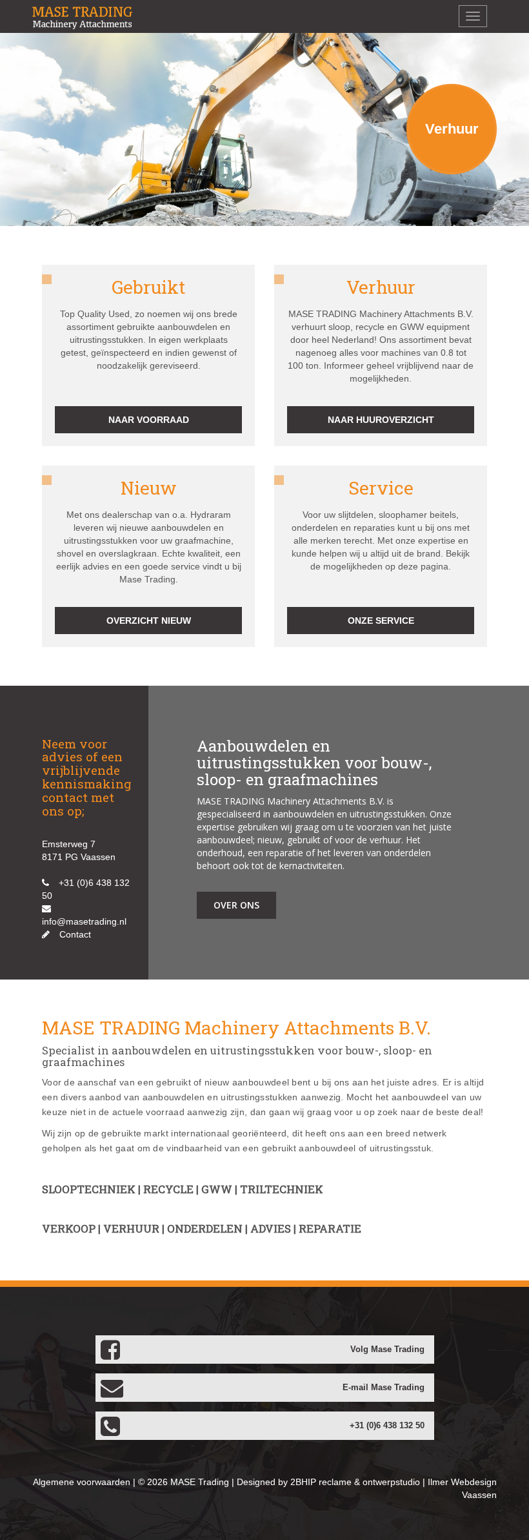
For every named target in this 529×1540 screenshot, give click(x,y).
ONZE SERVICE (381, 620)
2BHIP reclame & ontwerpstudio (355, 1482)
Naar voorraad (148, 420)
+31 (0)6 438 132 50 (387, 1425)
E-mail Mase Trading (383, 1387)
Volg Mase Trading (387, 1349)
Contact (75, 934)
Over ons (236, 905)
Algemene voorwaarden (81, 1482)
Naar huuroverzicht (381, 420)
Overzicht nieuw (148, 620)
